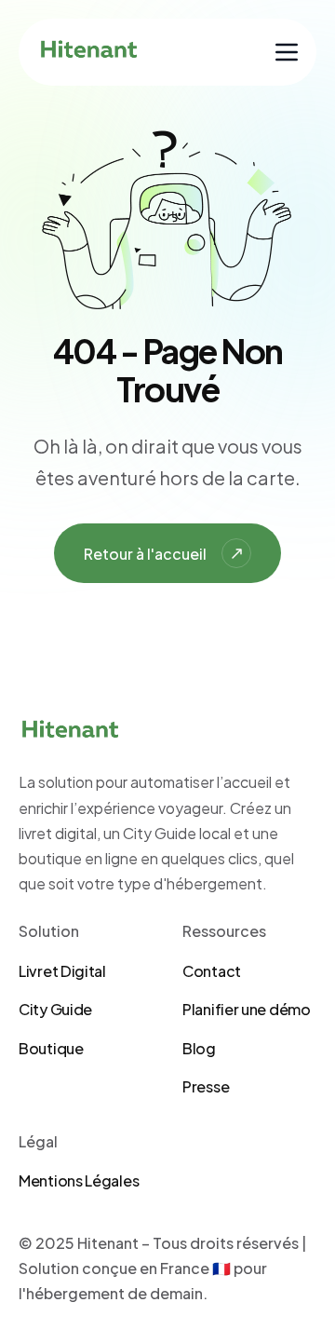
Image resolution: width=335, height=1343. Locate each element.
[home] (89, 52)
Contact (211, 971)
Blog (199, 1048)
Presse (205, 1086)
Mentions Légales (79, 1180)
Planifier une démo (246, 1009)
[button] (287, 52)
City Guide (55, 1009)
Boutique (51, 1048)
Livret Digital (62, 971)
